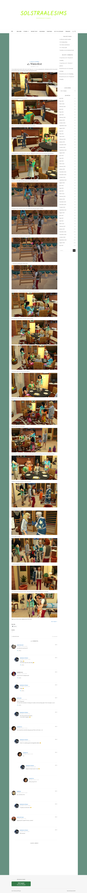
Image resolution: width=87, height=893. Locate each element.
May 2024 (61, 133)
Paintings (49, 31)
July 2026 (61, 98)
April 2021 (61, 220)
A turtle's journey (34, 61)
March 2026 (61, 103)
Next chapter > (54, 621)
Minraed (19, 791)
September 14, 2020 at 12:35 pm (22, 728)
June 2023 (61, 155)
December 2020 (62, 231)
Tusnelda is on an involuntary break (66, 50)
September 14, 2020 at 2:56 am (22, 699)
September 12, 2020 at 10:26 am (22, 646)
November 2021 (62, 204)
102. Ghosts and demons (64, 44)
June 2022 (61, 185)
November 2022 (62, 174)
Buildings (42, 31)
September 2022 (62, 180)
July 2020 (61, 245)
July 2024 (61, 131)
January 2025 (62, 120)
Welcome (19, 31)
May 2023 (61, 158)
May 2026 (61, 101)
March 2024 (61, 136)
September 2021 (62, 210)
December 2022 (62, 171)
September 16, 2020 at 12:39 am (22, 792)
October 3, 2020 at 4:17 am (21, 818)
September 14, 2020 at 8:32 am (25, 713)
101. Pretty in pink (63, 47)
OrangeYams (62, 57)
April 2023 (61, 161)
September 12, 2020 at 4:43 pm (22, 673)
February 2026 (62, 106)
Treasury (67, 31)
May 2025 (61, 112)
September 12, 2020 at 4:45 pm (25, 686)
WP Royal (19, 890)
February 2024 (62, 139)
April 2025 (61, 114)
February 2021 (62, 226)
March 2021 (61, 223)
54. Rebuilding (70, 73)
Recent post (34, 31)
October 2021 (62, 207)
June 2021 (61, 215)
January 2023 (62, 169)
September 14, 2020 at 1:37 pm (34, 779)
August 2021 (62, 212)
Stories (25, 31)
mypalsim (19, 698)
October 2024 (62, 122)
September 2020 (62, 240)
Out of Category (58, 31)
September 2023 (62, 150)
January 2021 (62, 229)
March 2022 (61, 193)
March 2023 (61, 163)
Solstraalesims (43, 14)
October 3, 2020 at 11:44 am (24, 831)
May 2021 (61, 218)
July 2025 (61, 109)
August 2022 (62, 182)
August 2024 (62, 128)
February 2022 (62, 196)
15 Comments (54, 636)
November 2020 (62, 234)
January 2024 (62, 141)
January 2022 (62, 199)
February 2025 (62, 117)
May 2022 (61, 188)
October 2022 (62, 177)
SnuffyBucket (20, 645)
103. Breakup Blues (63, 42)
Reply (56, 644)
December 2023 (62, 144)
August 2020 (62, 242)
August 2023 (62, 152)
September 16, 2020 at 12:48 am (25, 805)
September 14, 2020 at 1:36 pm (31, 766)
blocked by (22, 884)
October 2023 (62, 147)
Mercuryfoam (20, 817)
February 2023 (62, 166)
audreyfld (19, 726)
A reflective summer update (65, 39)
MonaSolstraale (16, 636)
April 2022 (61, 190)
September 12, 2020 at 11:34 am (25, 659)
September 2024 (62, 125)
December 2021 (62, 201)
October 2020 (62, 237)
